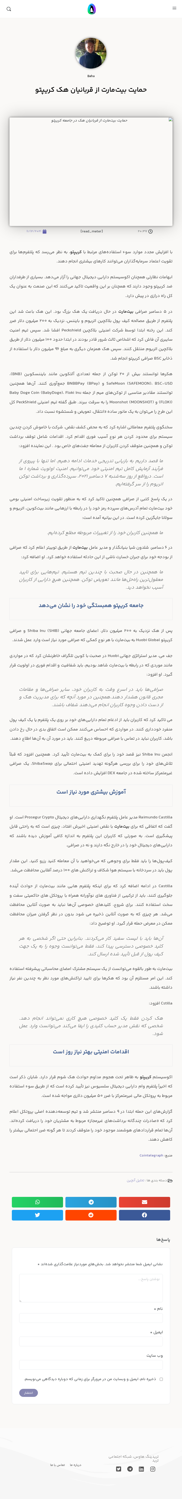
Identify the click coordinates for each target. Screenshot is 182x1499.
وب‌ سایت (154, 1356)
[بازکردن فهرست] (174, 8)
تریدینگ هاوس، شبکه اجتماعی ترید (134, 1459)
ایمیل (156, 1332)
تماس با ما (57, 1465)
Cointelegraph (152, 1156)
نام (158, 1309)
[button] (144, 1202)
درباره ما (75, 1465)
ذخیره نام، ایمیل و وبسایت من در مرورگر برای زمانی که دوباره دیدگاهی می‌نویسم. (90, 1379)
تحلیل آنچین (135, 1180)
